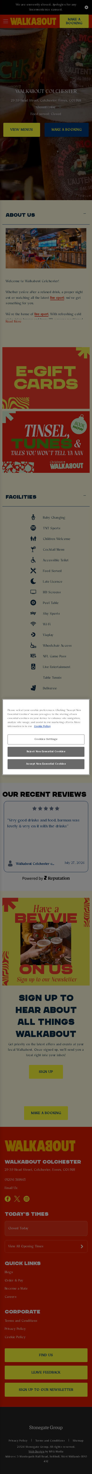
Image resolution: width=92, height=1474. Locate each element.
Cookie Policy (42, 726)
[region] (46, 737)
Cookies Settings (45, 739)
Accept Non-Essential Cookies (46, 764)
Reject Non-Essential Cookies (46, 751)
